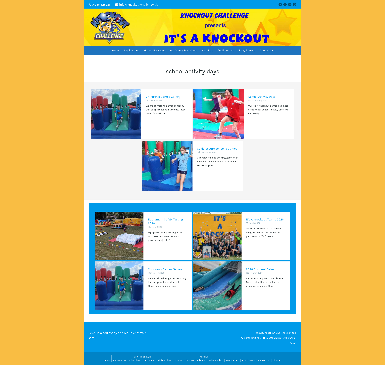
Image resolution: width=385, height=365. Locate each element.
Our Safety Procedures (183, 50)
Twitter (281, 4)
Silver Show (134, 360)
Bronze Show (119, 360)
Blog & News (247, 50)
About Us (207, 50)
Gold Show (149, 360)
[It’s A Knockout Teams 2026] (217, 236)
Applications (131, 50)
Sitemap (277, 360)
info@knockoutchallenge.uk (138, 4)
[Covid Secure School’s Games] (167, 166)
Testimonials (226, 50)
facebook (286, 4)
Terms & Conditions (195, 360)
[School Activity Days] (218, 114)
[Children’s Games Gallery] (116, 114)
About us (204, 357)
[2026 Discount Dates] (217, 285)
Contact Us (267, 50)
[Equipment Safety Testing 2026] (119, 236)
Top (292, 343)
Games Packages (154, 50)
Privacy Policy (215, 360)
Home (115, 50)
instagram (295, 4)
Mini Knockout (165, 360)
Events (178, 360)
